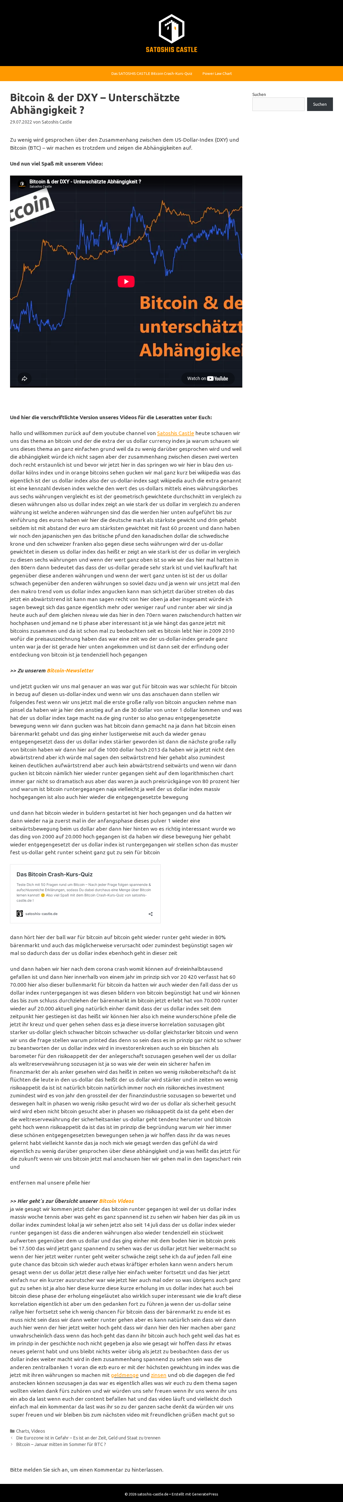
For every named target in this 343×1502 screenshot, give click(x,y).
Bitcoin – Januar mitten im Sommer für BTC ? (61, 1444)
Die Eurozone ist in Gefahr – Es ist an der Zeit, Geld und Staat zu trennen (88, 1437)
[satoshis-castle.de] (171, 32)
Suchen (259, 94)
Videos (38, 1430)
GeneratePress (205, 1494)
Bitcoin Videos (116, 1201)
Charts (22, 1430)
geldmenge (125, 1375)
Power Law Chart (217, 73)
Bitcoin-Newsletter (70, 670)
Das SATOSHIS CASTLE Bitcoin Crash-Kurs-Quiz (151, 73)
